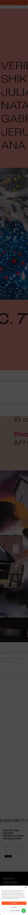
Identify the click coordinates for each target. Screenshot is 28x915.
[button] (26, 887)
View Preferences (14, 911)
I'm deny (14, 907)
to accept (14, 903)
